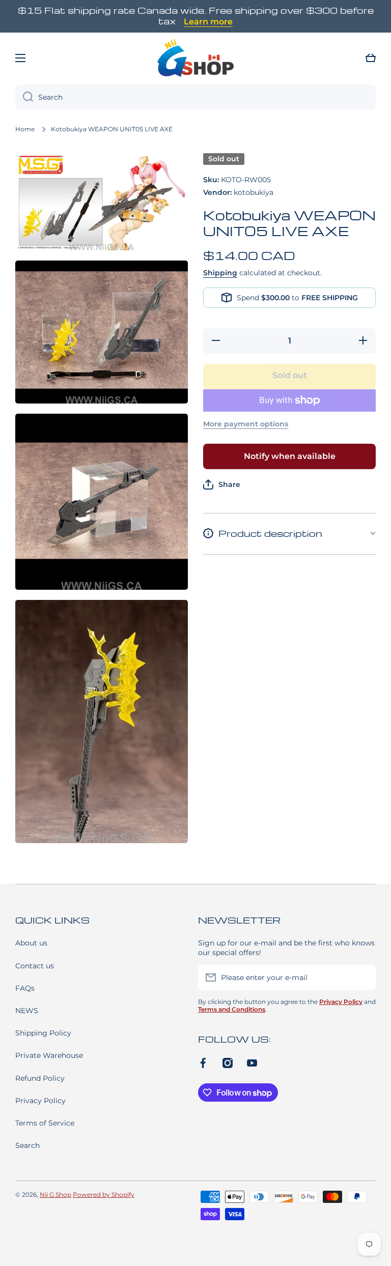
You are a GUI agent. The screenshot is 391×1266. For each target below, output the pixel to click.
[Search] (24, 97)
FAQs (25, 988)
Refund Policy (40, 1078)
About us (31, 942)
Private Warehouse (49, 1055)
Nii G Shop (55, 1194)
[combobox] (195, 97)
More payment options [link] (245, 423)
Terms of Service (44, 1123)
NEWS (26, 1010)
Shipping (220, 272)
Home (25, 129)
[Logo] (195, 58)
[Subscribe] (363, 977)
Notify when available (290, 456)
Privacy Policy (40, 1100)
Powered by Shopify (103, 1194)
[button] (371, 58)
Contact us (34, 965)
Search (27, 1145)
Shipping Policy (43, 1033)
